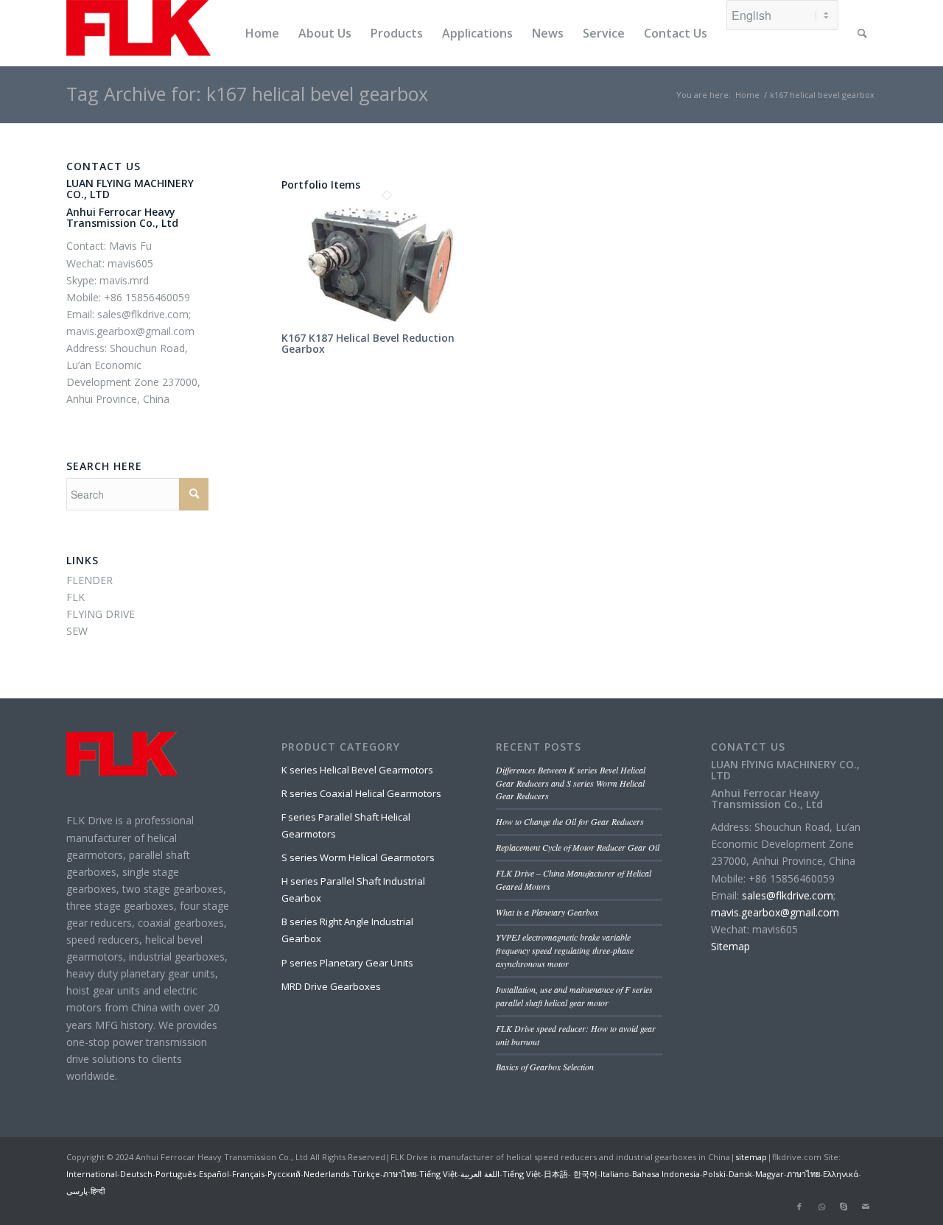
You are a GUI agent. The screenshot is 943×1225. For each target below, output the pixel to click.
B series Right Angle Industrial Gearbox (347, 930)
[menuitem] (262, 33)
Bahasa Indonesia (666, 1173)
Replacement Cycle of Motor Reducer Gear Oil (577, 847)
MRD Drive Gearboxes (331, 986)
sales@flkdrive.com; (144, 314)
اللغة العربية (479, 1173)
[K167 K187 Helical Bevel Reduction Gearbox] (386, 323)
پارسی (77, 1190)
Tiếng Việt (438, 1173)
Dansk (740, 1173)
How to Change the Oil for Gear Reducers (570, 821)
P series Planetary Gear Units (347, 962)
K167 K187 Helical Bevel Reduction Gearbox (368, 343)
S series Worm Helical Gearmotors (358, 857)
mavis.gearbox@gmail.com (130, 331)
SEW (77, 631)
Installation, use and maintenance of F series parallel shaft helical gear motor (574, 995)
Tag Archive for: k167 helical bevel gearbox (247, 93)
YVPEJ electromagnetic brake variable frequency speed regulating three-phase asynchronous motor (565, 950)
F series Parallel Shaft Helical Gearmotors (345, 825)
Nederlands (326, 1173)
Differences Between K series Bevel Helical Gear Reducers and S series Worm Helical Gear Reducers (570, 783)
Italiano (614, 1173)
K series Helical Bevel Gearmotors (357, 769)
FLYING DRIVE (100, 614)
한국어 (584, 1173)
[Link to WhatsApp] (821, 1207)
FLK (75, 597)
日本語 (556, 1173)
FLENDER (89, 580)
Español (214, 1173)
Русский (284, 1173)
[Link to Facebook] (799, 1207)
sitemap (751, 1156)
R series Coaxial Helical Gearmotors (361, 793)
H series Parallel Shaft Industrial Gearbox (353, 889)
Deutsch (136, 1173)
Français (248, 1173)
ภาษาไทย (399, 1173)
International (91, 1173)
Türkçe (366, 1173)
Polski (714, 1173)
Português (175, 1173)
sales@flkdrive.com (787, 895)
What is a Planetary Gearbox (547, 912)
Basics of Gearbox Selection (545, 1067)
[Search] (862, 33)
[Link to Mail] (866, 1207)
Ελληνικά (840, 1173)
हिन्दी (98, 1190)
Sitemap (730, 946)
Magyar (769, 1173)
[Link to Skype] (843, 1207)
